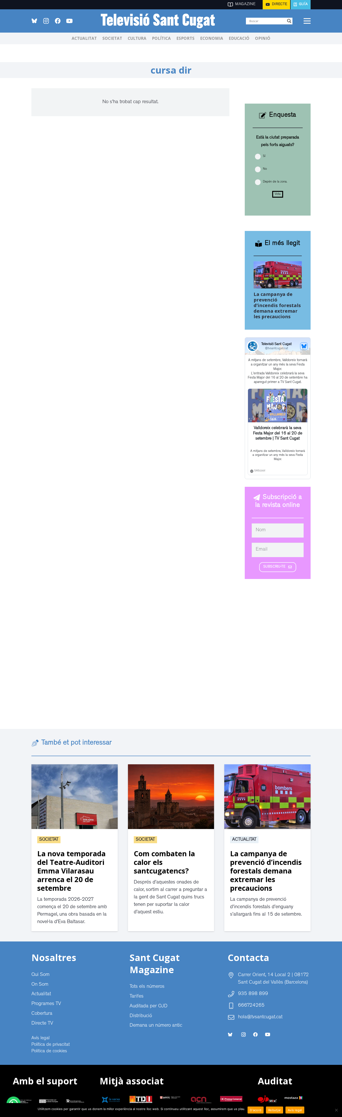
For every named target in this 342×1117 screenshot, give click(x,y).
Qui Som (40, 975)
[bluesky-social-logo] (34, 21)
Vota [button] (278, 194)
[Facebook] (58, 21)
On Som (39, 984)
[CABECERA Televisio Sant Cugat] (160, 21)
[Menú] (307, 21)
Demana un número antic (156, 1025)
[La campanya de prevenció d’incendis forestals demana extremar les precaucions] (278, 264)
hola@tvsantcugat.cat (260, 1017)
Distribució (141, 1016)
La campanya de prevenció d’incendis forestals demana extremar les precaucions (277, 305)
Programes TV (46, 1004)
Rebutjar (274, 1110)
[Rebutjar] (336, 1110)
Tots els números (147, 986)
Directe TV (42, 1023)
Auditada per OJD (149, 1006)
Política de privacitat (50, 1045)
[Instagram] (46, 21)
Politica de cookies (49, 1051)
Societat (48, 839)
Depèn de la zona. (275, 181)
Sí (264, 156)
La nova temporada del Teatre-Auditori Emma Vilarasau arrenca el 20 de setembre (71, 871)
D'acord (255, 1110)
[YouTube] (69, 21)
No (265, 169)
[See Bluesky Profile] (304, 346)
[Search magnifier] (289, 21)
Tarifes (137, 996)
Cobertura (41, 1013)
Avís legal (40, 1038)
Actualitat (244, 839)
